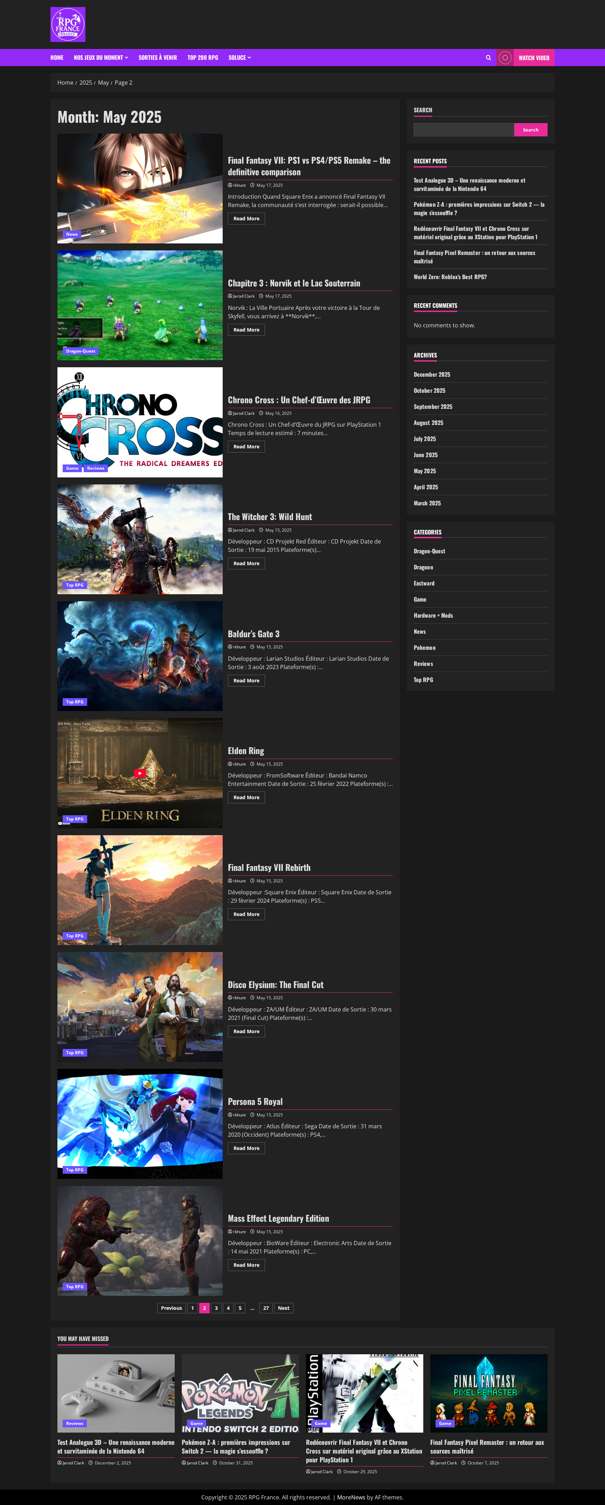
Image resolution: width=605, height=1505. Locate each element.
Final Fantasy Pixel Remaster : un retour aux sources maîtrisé (487, 1446)
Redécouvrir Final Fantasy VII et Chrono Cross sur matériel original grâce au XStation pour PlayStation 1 (475, 232)
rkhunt (239, 185)
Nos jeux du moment (98, 57)
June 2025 (426, 454)
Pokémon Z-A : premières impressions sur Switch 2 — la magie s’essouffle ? (236, 1446)
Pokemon (425, 647)
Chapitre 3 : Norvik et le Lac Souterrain (140, 305)
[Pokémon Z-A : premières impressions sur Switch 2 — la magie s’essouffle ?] (240, 1393)
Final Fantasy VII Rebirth (140, 890)
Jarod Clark (244, 296)
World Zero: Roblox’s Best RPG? (450, 276)
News (72, 234)
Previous (171, 1308)
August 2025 (428, 422)
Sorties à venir (158, 57)
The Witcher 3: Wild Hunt (140, 539)
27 (266, 1308)
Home (56, 57)
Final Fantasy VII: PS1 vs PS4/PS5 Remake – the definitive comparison (140, 188)
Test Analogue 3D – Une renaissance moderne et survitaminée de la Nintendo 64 (470, 184)
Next (284, 1308)
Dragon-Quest (80, 351)
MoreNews (351, 1497)
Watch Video (534, 58)
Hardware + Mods (433, 615)
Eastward (424, 583)
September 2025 (433, 406)
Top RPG (75, 585)
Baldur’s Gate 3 (140, 656)
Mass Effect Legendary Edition (140, 1241)
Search (423, 110)
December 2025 (432, 374)
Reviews (95, 468)
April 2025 (426, 487)
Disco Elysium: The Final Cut (140, 1007)
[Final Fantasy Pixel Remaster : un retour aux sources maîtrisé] (489, 1393)
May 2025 (425, 471)
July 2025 (425, 438)
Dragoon (423, 567)
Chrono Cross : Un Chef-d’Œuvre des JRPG (140, 422)
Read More (249, 217)
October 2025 (429, 390)
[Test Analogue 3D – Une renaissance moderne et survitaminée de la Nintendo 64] (116, 1393)
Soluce (237, 57)
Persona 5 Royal (140, 1124)
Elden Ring (140, 773)
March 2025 (427, 503)
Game (72, 468)
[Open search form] (488, 57)
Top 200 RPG (203, 57)
